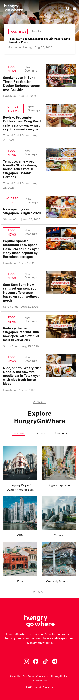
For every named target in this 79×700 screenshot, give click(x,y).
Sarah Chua (11, 306)
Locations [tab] (18, 433)
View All (39, 592)
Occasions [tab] (60, 433)
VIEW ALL (39, 402)
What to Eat (12, 200)
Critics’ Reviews (13, 108)
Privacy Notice (59, 676)
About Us (15, 676)
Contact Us (42, 676)
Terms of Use (39, 680)
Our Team (28, 676)
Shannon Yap (12, 219)
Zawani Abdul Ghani (16, 135)
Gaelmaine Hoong (20, 47)
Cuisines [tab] (39, 433)
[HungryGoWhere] (13, 8)
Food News (18, 31)
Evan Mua (9, 96)
